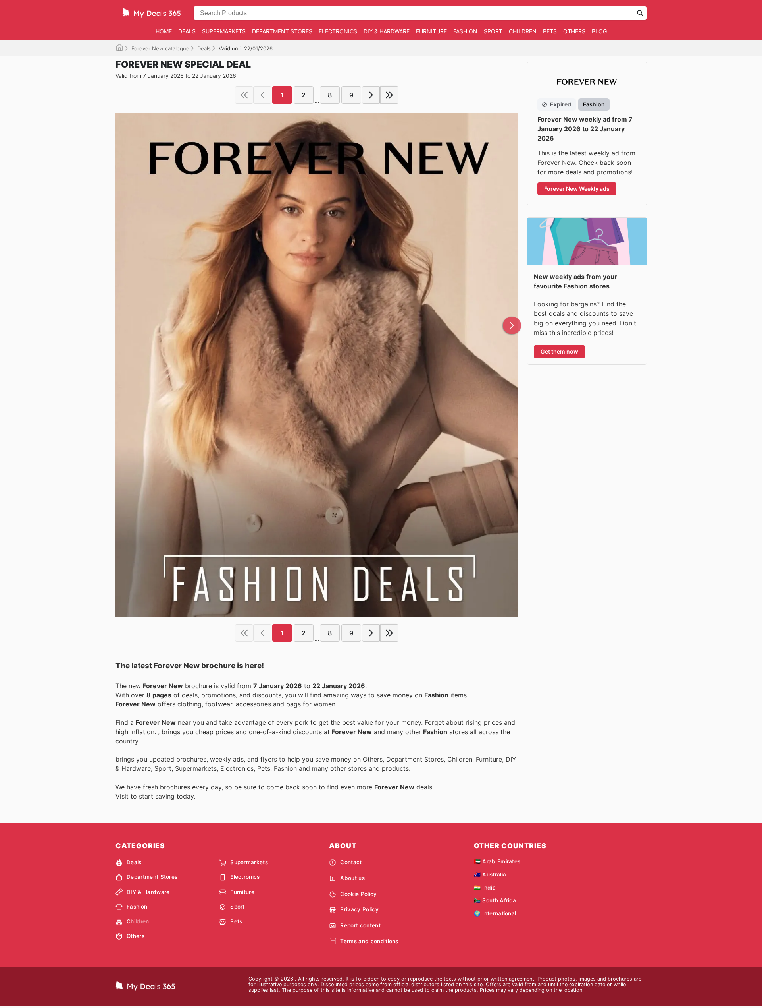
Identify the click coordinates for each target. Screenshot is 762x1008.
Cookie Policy (358, 894)
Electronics (338, 31)
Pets (550, 31)
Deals (187, 31)
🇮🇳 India (485, 887)
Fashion (465, 31)
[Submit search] (640, 13)
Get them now (559, 351)
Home (164, 31)
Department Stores (282, 31)
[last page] (389, 95)
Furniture (431, 31)
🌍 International (495, 913)
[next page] (371, 95)
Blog (599, 31)
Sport (493, 31)
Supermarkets (224, 31)
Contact (351, 862)
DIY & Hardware (387, 31)
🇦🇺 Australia (490, 874)
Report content (360, 925)
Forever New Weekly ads (577, 188)
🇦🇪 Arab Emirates (497, 861)
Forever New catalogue (160, 48)
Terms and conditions (369, 941)
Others (574, 31)
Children (523, 31)
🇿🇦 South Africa (495, 900)
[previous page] (262, 95)
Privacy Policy (359, 909)
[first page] (244, 95)
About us (352, 878)
